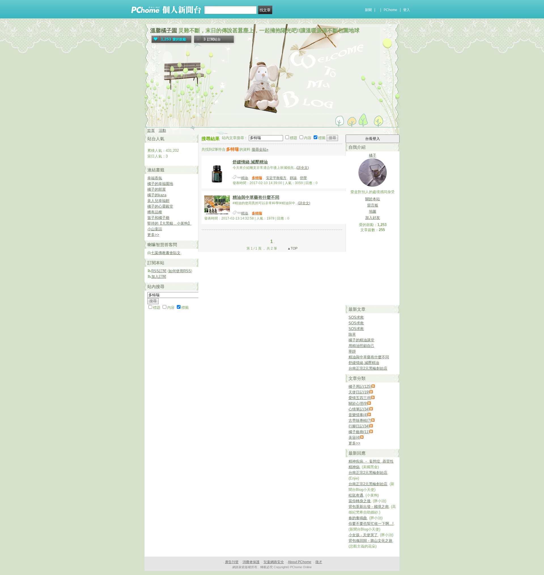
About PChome (299, 562)
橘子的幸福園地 (160, 184)
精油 (244, 178)
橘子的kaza (156, 195)
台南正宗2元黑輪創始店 (367, 368)
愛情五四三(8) (359, 398)
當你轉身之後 (359, 501)
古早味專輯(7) (359, 420)
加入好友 (372, 218)
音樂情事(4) (357, 415)
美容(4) (354, 437)
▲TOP (292, 248)
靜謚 (293, 178)
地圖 (372, 211)
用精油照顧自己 (361, 346)
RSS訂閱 (158, 271)
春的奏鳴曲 (357, 518)
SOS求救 (356, 317)
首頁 (151, 130)
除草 (352, 334)
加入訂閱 (158, 276)
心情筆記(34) (358, 409)
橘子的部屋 (156, 189)
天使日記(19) (358, 392)
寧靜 (352, 351)
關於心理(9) (357, 403)
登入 (406, 10)
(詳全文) (302, 168)
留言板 (372, 205)
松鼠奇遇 (355, 495)
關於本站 (372, 199)
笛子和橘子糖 (158, 218)
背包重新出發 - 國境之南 (368, 506)
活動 (162, 130)
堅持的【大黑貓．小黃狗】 (169, 223)
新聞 (368, 10)
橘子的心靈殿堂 (160, 206)
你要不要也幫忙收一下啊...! (371, 523)
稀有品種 (154, 212)
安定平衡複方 (276, 178)
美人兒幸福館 (158, 201)
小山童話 (154, 229)
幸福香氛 (154, 178)
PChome (390, 10)
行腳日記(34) (358, 426)
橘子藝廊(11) (358, 432)
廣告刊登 (232, 562)
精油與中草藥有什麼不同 (256, 197)
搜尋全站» (260, 149)
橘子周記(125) (359, 386)
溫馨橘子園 (163, 30)
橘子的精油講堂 (361, 340)
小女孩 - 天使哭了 (363, 535)
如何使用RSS (180, 271)
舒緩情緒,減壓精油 (250, 161)
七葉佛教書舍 (162, 253)
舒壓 (303, 178)
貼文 (176, 253)
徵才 (318, 562)
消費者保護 (251, 562)
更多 (354, 443)
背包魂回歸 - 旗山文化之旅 (370, 540)
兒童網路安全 (274, 562)
